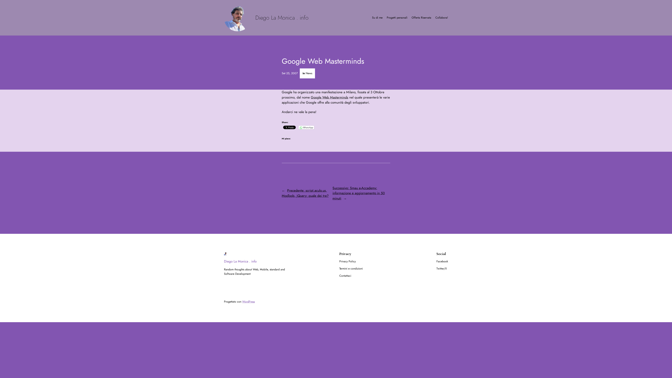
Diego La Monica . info (282, 18)
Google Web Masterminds (329, 97)
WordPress (248, 302)
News (309, 73)
